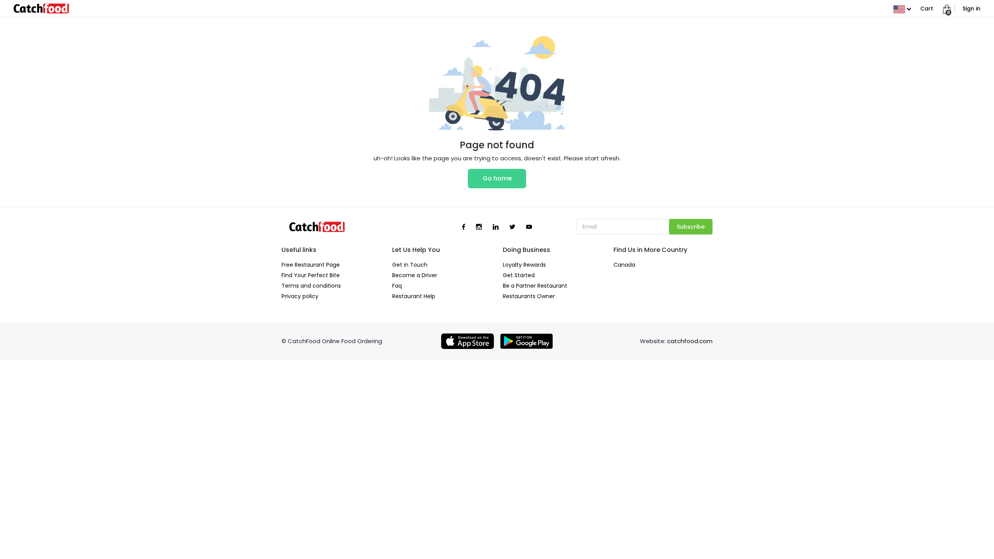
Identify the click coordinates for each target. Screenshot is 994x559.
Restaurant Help (413, 296)
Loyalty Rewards (524, 265)
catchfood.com (689, 341)
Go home (497, 178)
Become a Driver (414, 275)
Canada (624, 265)
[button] (902, 8)
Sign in (971, 8)
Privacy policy (300, 296)
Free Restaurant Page (311, 265)
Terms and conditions (311, 286)
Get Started (519, 275)
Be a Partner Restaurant (535, 286)
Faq (397, 286)
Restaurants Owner (529, 296)
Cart (927, 8)
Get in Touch (409, 265)
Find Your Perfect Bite (311, 275)
